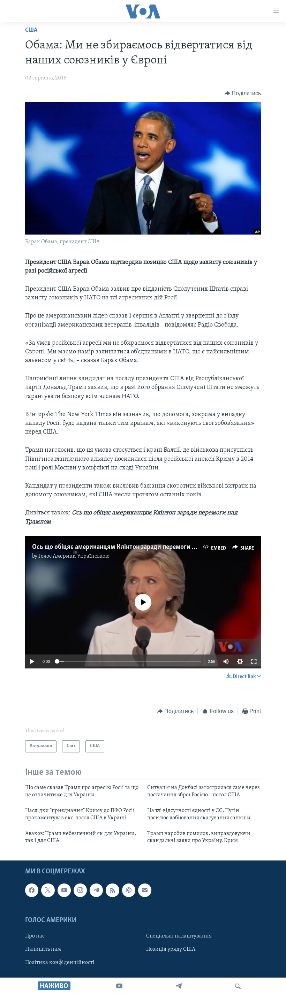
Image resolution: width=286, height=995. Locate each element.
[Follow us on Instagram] (80, 890)
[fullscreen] (254, 661)
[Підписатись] (144, 890)
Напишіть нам (43, 949)
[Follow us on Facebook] (31, 890)
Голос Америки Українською (74, 556)
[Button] (243, 93)
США (31, 30)
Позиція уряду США (170, 949)
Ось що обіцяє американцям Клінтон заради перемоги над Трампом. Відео (140, 547)
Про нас (35, 936)
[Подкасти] (128, 890)
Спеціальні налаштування (179, 936)
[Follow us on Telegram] (96, 890)
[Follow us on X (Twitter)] (47, 890)
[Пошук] (237, 986)
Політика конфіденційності (60, 962)
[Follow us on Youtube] (64, 890)
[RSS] (112, 890)
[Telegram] (178, 986)
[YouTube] (119, 986)
